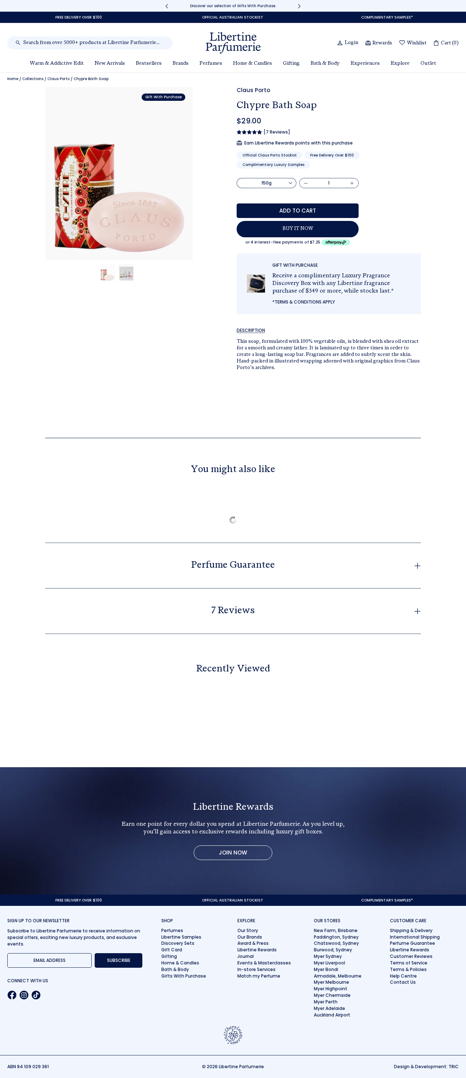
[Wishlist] (402, 43)
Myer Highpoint (330, 989)
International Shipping (415, 937)
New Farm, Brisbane (336, 930)
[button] (107, 272)
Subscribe (118, 960)
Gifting (169, 956)
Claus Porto (58, 79)
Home (12, 79)
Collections (32, 79)
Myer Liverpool (329, 963)
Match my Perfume (258, 976)
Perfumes (172, 930)
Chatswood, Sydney (336, 943)
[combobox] (93, 43)
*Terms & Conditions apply (303, 302)
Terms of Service (408, 963)
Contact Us (403, 982)
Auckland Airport (332, 1015)
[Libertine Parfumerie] (233, 43)
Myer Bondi (326, 969)
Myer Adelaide (329, 1008)
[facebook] (11, 995)
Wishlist (417, 43)
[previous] (167, 6)
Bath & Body (175, 969)
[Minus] (306, 183)
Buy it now (298, 228)
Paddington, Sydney (336, 937)
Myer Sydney (328, 956)
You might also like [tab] (233, 470)
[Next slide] (155, 173)
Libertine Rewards (257, 950)
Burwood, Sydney (333, 950)
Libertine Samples (181, 937)
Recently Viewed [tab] (233, 669)
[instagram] (23, 995)
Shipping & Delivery (411, 930)
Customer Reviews (411, 956)
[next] (299, 6)
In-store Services (256, 969)
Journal (245, 956)
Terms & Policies (408, 969)
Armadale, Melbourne (338, 976)
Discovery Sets (177, 943)
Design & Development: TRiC (426, 1066)
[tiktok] (35, 995)
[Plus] (352, 183)
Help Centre (403, 976)
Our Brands (249, 937)
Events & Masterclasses (264, 963)
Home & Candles (180, 963)
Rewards (382, 43)
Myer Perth (325, 1002)
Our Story (247, 930)
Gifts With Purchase (183, 976)
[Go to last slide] (82, 173)
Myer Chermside (332, 995)
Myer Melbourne (331, 982)
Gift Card (171, 950)
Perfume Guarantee (412, 943)
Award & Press (253, 943)
